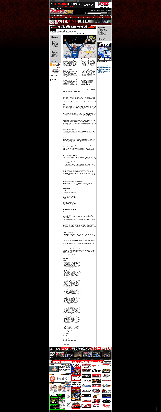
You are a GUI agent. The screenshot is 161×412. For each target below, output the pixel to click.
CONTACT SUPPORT (108, 10)
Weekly (68, 399)
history (95, 17)
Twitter (68, 407)
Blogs (105, 15)
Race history (53, 80)
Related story (53, 79)
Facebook (68, 406)
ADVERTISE (102, 10)
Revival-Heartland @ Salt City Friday (78, 358)
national (53, 17)
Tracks (68, 404)
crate (83, 17)
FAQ (67, 405)
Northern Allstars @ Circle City (69, 358)
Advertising (69, 402)
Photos (68, 397)
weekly (89, 17)
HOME (93, 10)
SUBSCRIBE (97, 10)
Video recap (52, 78)
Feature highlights (54, 76)
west (77, 17)
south (65, 17)
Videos (68, 395)
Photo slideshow (53, 75)
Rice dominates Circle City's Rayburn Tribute (103, 66)
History (68, 398)
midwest (71, 17)
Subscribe (68, 403)
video (108, 17)
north (60, 17)
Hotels (101, 15)
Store (98, 15)
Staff (95, 15)
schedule (101, 17)
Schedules (68, 396)
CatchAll (109, 15)
